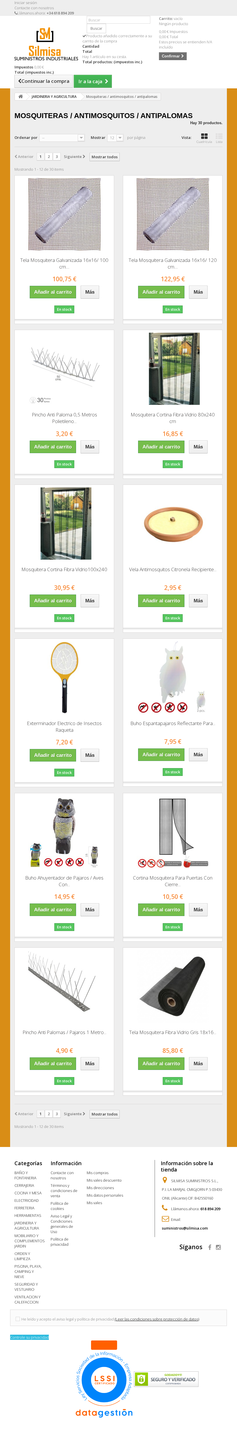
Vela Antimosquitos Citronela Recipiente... (172, 569)
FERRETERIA (24, 1208)
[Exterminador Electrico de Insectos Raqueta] (64, 677)
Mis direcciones (100, 1187)
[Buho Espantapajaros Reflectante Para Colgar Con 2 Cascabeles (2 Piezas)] (173, 677)
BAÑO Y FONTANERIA (25, 1175)
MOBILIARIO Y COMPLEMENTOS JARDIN (29, 1241)
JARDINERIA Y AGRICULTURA (26, 1225)
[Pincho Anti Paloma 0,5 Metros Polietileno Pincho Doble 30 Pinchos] (64, 369)
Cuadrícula (204, 141)
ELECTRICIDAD (26, 1200)
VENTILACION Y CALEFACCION (27, 1299)
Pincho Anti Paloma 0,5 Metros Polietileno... (64, 417)
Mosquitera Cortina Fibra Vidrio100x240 (64, 569)
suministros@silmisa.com (185, 1228)
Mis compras (97, 1172)
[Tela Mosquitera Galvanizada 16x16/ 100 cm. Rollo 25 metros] (64, 214)
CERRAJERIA (24, 1185)
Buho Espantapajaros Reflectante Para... (172, 723)
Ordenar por (26, 137)
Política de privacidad (59, 1241)
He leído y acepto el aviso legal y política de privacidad (67, 1319)
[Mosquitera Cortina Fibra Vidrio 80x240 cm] (173, 369)
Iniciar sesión (25, 2)
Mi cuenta (99, 1163)
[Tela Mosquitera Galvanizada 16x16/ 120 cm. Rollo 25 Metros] (173, 214)
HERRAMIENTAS (27, 1215)
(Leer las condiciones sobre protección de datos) (157, 1319)
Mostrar (98, 137)
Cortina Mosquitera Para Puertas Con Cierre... (172, 881)
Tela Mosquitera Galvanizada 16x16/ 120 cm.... (173, 263)
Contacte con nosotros (34, 7)
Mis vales (94, 1202)
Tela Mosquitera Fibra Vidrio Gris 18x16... (172, 1032)
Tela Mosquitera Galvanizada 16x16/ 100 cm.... (64, 263)
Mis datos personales (105, 1195)
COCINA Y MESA (28, 1192)
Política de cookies (59, 1206)
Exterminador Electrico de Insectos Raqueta (64, 726)
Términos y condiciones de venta (64, 1190)
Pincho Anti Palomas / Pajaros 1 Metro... (64, 1032)
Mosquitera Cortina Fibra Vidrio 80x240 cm (173, 417)
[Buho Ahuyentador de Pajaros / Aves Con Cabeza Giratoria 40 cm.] (64, 832)
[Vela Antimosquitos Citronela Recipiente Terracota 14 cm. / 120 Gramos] (173, 523)
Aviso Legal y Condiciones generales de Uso (62, 1223)
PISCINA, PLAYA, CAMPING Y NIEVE (28, 1271)
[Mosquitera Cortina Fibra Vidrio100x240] (64, 523)
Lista (219, 141)
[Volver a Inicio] (20, 96)
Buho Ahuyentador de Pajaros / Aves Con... (64, 881)
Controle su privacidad (29, 1337)
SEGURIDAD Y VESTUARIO (26, 1287)
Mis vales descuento (104, 1180)
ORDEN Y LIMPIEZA (22, 1256)
